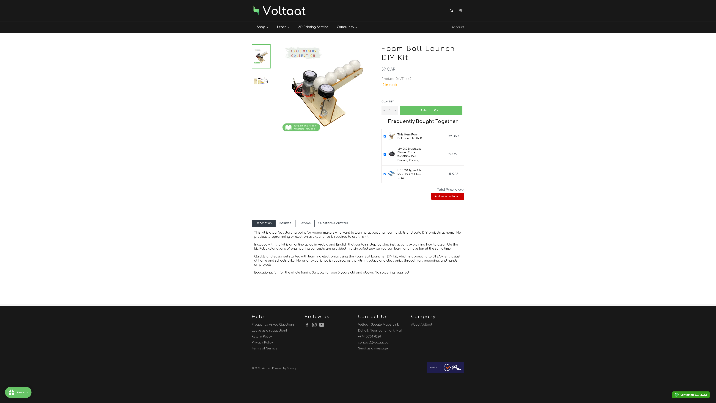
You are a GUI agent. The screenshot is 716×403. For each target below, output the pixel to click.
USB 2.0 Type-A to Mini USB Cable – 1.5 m (409, 174)
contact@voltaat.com (374, 342)
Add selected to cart (448, 196)
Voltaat (266, 368)
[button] (691, 394)
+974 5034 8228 (369, 336)
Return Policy (262, 336)
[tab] (264, 223)
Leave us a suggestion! (269, 330)
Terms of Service (264, 348)
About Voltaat (421, 324)
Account (458, 27)
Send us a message (373, 348)
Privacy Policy (262, 342)
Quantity (387, 101)
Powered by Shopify (284, 368)
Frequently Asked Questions (273, 324)
